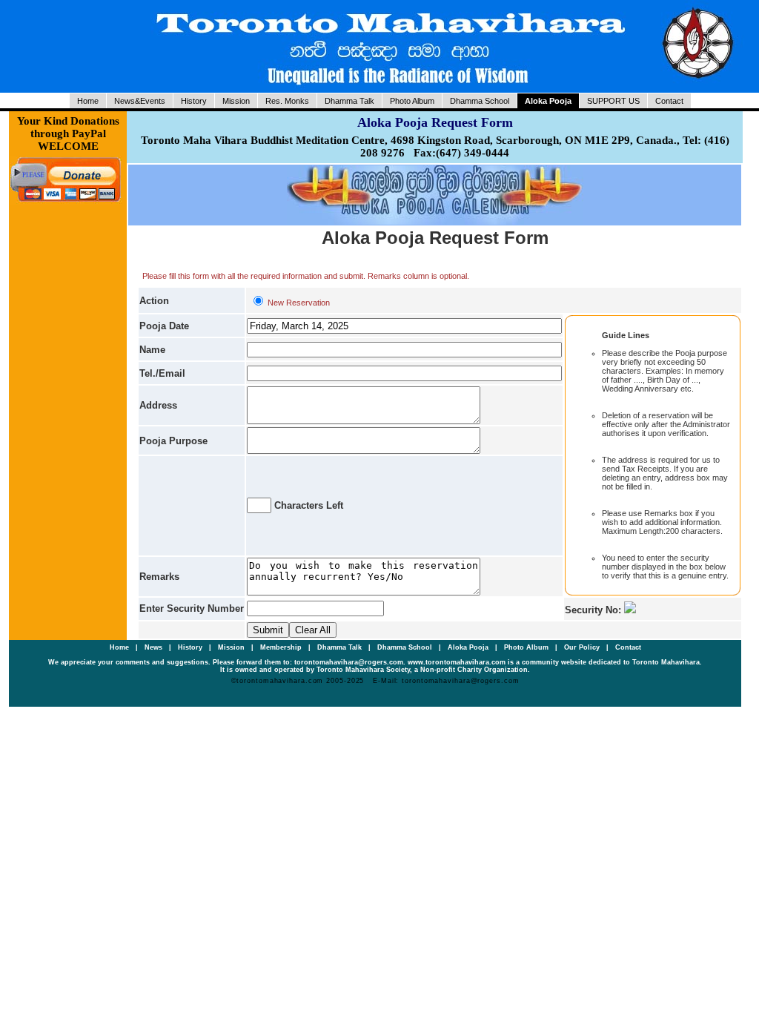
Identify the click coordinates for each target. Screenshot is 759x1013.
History (194, 100)
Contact (669, 100)
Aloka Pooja (548, 100)
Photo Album (412, 100)
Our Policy (583, 647)
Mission (236, 100)
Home (88, 100)
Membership (282, 647)
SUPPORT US (613, 100)
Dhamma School (479, 100)
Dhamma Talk (349, 100)
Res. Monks (287, 100)
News (155, 647)
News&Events (139, 100)
